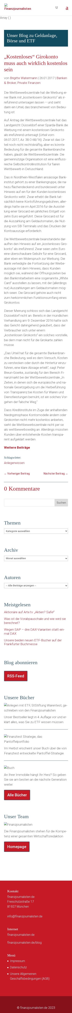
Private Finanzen (29, 83)
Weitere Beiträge (17, 447)
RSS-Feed (15, 676)
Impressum (17, 961)
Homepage (16, 846)
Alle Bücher (17, 795)
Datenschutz (18, 967)
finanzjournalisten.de (21, 935)
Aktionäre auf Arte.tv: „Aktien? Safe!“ (29, 612)
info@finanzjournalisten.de (24, 916)
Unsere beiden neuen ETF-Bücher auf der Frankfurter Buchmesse (33, 642)
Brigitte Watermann (23, 78)
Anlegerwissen (14, 463)
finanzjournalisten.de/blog (24, 942)
